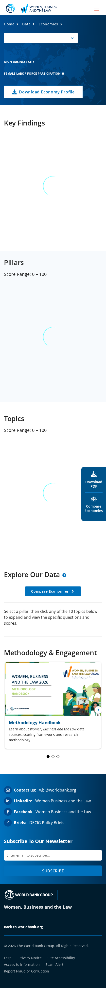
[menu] (96, 8)
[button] (41, 38)
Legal (8, 957)
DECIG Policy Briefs (46, 822)
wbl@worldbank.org (57, 790)
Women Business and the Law (63, 801)
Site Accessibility (61, 957)
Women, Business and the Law (38, 907)
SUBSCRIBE (53, 871)
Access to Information (22, 964)
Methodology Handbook (35, 722)
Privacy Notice (30, 957)
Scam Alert (54, 964)
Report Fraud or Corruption (26, 971)
